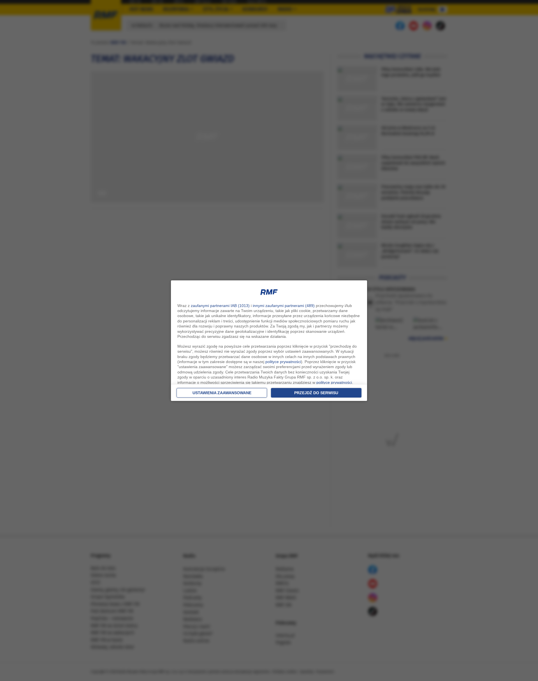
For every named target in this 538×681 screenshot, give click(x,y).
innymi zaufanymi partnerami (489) (284, 305)
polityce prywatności (283, 361)
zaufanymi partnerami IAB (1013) (220, 305)
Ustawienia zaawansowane (222, 393)
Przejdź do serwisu (316, 393)
